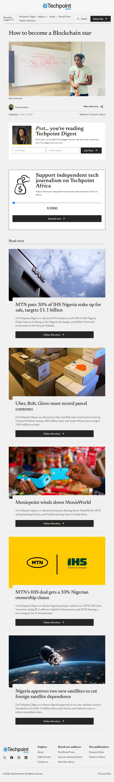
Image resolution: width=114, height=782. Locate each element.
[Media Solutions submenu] (36, 20)
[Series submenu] (56, 16)
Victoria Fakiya (21, 107)
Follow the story (51, 334)
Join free (88, 150)
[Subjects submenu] (47, 16)
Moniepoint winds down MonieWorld (53, 502)
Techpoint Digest (97, 115)
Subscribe (98, 18)
